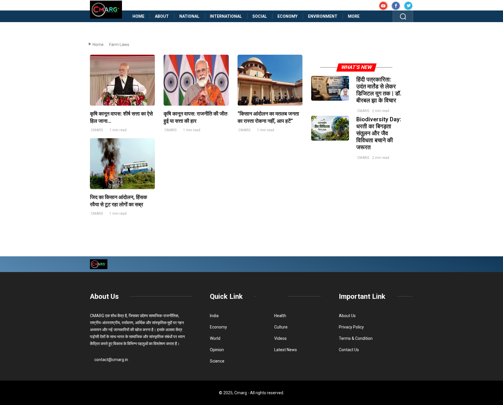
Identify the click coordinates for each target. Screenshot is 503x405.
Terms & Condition (356, 338)
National (189, 16)
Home (138, 16)
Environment (322, 16)
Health (280, 315)
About (162, 16)
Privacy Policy (351, 327)
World (215, 338)
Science (217, 361)
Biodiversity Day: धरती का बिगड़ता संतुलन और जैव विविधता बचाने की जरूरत (378, 133)
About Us (104, 296)
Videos (280, 338)
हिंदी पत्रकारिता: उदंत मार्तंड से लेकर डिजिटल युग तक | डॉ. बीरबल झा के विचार (378, 90)
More (353, 16)
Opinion (217, 349)
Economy (287, 16)
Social (259, 16)
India (214, 315)
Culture (281, 327)
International (226, 16)
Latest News (285, 349)
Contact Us (349, 349)
